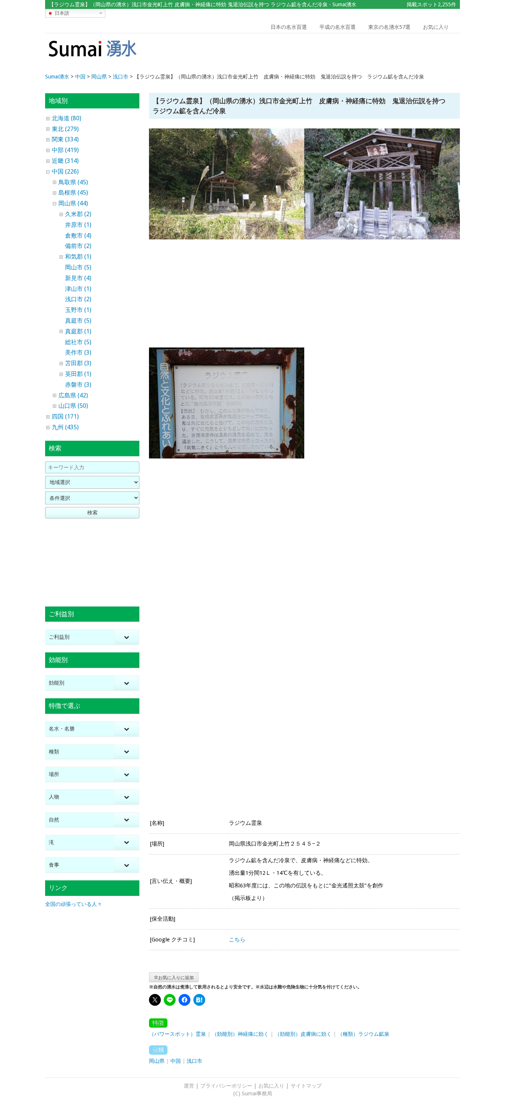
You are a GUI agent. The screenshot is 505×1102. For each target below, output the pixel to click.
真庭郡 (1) (78, 331)
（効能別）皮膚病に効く (303, 1034)
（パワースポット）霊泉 (177, 1034)
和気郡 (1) (78, 256)
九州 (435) (65, 427)
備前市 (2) (78, 245)
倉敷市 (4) (78, 235)
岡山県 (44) (73, 203)
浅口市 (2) (78, 299)
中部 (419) (65, 150)
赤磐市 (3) (78, 384)
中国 (175, 1061)
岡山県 (157, 1061)
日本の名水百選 (289, 27)
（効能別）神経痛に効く (240, 1034)
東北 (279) (65, 128)
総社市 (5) (78, 342)
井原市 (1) (78, 224)
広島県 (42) (73, 395)
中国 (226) (65, 171)
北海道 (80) (66, 118)
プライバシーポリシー (226, 1086)
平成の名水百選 (337, 27)
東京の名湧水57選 (389, 27)
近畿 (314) (65, 160)
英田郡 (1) (78, 373)
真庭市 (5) (78, 320)
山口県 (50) (73, 405)
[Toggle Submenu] (126, 637)
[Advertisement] (407, 53)
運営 (189, 1086)
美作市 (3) (78, 352)
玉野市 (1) (78, 309)
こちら (237, 939)
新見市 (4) (78, 278)
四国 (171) (65, 416)
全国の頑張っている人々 (73, 904)
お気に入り (436, 27)
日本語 (61, 13)
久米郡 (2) (78, 214)
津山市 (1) (78, 288)
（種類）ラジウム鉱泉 (363, 1034)
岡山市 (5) (78, 267)
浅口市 (194, 1061)
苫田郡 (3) (78, 363)
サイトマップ (306, 1086)
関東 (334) (65, 139)
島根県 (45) (73, 192)
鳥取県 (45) (73, 182)
